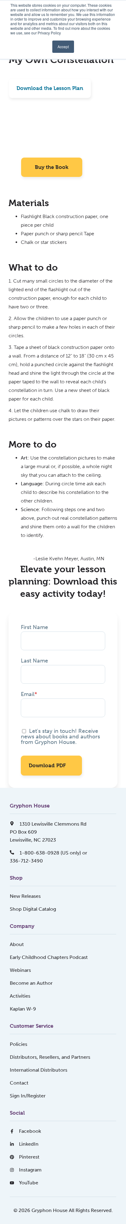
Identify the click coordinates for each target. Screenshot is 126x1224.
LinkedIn (29, 1144)
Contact (19, 1083)
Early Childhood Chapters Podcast (49, 957)
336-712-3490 (26, 861)
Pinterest (29, 1157)
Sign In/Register (28, 1096)
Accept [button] (63, 46)
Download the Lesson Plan (50, 88)
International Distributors (38, 1070)
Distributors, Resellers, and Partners (50, 1057)
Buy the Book (51, 167)
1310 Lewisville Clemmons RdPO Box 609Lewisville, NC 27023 (48, 832)
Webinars (20, 970)
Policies (18, 1044)
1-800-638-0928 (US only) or (52, 853)
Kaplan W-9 (23, 1009)
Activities (20, 996)
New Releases (25, 896)
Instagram (30, 1170)
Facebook (30, 1131)
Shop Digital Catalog (33, 909)
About (17, 944)
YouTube (28, 1183)
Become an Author (31, 983)
